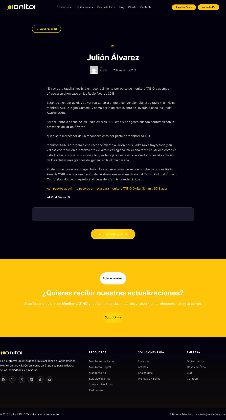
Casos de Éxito (196, 367)
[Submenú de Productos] (70, 7)
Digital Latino (195, 361)
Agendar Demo (184, 7)
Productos (63, 7)
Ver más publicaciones (113, 234)
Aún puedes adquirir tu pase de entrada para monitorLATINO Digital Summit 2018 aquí (107, 188)
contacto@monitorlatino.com (211, 414)
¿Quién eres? (83, 7)
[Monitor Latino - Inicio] (22, 7)
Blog (190, 372)
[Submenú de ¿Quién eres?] (92, 7)
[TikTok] (40, 379)
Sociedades (145, 372)
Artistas (143, 367)
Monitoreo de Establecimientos (99, 375)
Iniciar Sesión (208, 7)
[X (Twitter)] (22, 379)
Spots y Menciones (101, 384)
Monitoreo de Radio (101, 361)
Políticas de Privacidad (181, 414)
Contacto (193, 378)
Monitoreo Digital (100, 367)
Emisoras (143, 361)
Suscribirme (113, 317)
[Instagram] (12, 379)
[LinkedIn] (31, 379)
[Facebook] (3, 379)
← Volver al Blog (46, 28)
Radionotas (96, 390)
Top (113, 46)
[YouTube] (49, 379)
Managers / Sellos (149, 378)
